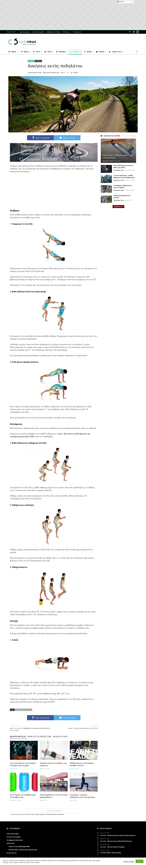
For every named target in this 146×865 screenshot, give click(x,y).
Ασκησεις (38, 61)
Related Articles (18, 737)
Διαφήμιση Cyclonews (53, 32)
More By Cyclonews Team (39, 737)
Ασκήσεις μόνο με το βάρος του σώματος (53, 764)
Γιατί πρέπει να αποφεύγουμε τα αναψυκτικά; (23, 796)
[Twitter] (133, 32)
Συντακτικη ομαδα (38, 32)
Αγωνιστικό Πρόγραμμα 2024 (19, 846)
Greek (121, 1)
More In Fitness (60, 737)
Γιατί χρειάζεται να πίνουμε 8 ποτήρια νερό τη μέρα (23, 764)
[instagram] (137, 32)
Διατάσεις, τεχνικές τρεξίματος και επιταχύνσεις (82, 796)
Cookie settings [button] (128, 861)
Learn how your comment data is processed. (49, 814)
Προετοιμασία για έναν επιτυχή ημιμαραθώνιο (53, 796)
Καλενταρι (66, 32)
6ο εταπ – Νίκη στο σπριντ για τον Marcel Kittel (83, 727)
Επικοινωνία (77, 32)
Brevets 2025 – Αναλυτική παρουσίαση (23, 850)
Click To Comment (54, 811)
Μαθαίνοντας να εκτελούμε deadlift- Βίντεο (82, 764)
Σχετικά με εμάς (24, 32)
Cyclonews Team (35, 73)
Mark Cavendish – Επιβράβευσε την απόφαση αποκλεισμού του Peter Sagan (30, 728)
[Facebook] (129, 32)
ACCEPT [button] (139, 861)
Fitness (31, 61)
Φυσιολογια (27, 710)
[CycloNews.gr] (22, 37)
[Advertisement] (54, 191)
